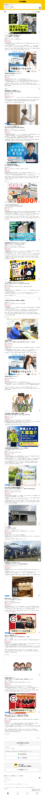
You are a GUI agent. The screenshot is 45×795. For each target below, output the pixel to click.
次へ (38, 737)
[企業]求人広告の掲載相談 (30, 787)
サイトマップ (13, 787)
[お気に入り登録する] (39, 32)
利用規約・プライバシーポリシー (20, 787)
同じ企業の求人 (7, 654)
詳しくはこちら (30, 751)
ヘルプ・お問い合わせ (7, 787)
